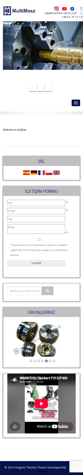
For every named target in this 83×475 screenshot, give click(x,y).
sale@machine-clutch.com (60, 13)
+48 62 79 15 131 (43, 81)
